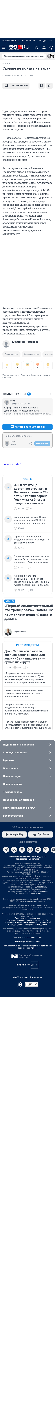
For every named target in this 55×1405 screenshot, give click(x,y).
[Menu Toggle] (3, 47)
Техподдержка (12, 791)
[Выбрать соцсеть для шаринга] (49, 86)
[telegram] (6, 850)
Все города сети (13, 815)
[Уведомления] (44, 47)
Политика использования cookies (27, 937)
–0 (49, 419)
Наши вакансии (12, 784)
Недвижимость (10, 41)
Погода (42, 41)
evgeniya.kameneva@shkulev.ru (32, 901)
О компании (10, 768)
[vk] (14, 850)
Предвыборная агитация (18, 799)
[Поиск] (36, 47)
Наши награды (12, 776)
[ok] (22, 850)
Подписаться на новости (18, 744)
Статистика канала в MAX (19, 807)
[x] (46, 850)
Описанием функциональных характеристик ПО (27, 920)
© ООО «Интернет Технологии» (27, 977)
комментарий (18, 85)
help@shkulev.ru (34, 893)
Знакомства (28, 41)
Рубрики (8, 760)
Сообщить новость (15, 752)
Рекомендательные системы (27, 942)
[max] (38, 850)
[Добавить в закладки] (41, 86)
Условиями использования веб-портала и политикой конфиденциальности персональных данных (27, 923)
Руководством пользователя (27, 918)
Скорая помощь (31, 354)
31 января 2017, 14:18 (12, 75)
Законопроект (11, 354)
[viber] (30, 850)
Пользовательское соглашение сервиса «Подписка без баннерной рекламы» (28, 947)
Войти (13, 445)
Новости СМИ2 (11, 464)
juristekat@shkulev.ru (39, 891)
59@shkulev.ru (41, 887)
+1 (40, 419)
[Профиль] (51, 47)
